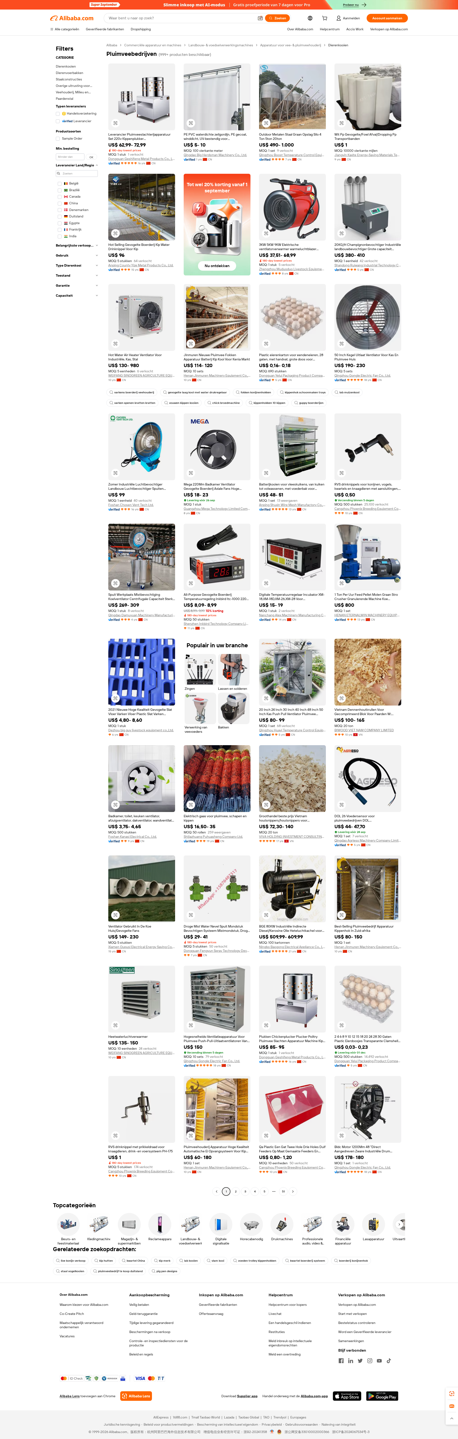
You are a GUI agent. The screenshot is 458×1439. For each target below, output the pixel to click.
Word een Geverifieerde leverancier (364, 1332)
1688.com (180, 1417)
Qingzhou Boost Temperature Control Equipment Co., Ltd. (292, 155)
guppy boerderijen (311, 403)
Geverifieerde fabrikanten (218, 1305)
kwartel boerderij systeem (307, 1260)
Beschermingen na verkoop (149, 1332)
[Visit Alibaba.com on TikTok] (389, 1361)
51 (283, 1191)
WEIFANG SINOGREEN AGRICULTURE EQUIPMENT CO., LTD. (141, 375)
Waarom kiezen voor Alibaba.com (84, 1305)
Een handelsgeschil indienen (290, 1323)
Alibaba (111, 45)
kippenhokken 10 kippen (269, 403)
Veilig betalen (139, 1305)
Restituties (277, 1332)
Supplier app (247, 1396)
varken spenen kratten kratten (134, 403)
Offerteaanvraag (211, 1314)
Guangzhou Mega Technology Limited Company (217, 509)
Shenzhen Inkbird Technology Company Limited (217, 624)
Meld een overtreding (285, 1354)
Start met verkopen (352, 1314)
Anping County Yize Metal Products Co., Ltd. (140, 265)
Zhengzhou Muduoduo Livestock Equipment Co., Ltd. (292, 269)
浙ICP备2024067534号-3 (351, 1432)
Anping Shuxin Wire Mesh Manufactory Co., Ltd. (292, 505)
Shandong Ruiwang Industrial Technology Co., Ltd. (367, 265)
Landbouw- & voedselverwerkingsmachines (220, 45)
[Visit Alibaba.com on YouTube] (379, 1361)
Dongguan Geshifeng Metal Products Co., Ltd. (141, 159)
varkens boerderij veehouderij (134, 392)
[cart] (325, 19)
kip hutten (106, 1260)
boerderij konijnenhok (353, 1260)
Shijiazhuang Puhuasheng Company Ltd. (213, 836)
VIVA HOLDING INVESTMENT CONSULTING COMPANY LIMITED (292, 836)
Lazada (229, 1417)
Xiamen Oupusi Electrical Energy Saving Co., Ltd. (141, 947)
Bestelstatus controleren (356, 1323)
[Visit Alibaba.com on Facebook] (341, 1361)
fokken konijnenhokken (256, 392)
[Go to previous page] (216, 1191)
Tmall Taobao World (205, 1417)
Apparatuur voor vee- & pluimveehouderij (290, 45)
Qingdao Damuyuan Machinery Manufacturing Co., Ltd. (141, 615)
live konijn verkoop (73, 1260)
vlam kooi (218, 1260)
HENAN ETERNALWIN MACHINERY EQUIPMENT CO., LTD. (367, 615)
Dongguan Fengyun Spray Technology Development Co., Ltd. (217, 951)
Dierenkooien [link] (338, 45)
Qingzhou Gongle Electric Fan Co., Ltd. (362, 375)
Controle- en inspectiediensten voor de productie (158, 1343)
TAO (266, 1417)
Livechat (275, 1314)
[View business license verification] (272, 1431)
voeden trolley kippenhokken (257, 1260)
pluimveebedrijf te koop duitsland (120, 1271)
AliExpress (161, 1417)
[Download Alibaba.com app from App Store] (347, 1396)
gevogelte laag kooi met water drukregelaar (197, 392)
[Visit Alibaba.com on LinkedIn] (351, 1361)
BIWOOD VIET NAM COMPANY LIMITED (364, 730)
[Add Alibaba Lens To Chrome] (136, 1396)
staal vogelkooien (72, 1271)
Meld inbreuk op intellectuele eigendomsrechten (290, 1343)
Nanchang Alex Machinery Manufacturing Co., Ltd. (292, 615)
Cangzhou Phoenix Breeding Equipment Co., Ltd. (367, 509)
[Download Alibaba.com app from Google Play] (382, 1396)
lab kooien (191, 1260)
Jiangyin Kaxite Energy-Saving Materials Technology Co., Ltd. (367, 155)
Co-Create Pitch (72, 1314)
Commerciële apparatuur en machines (152, 45)
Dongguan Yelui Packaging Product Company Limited (292, 375)
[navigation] (77, 619)
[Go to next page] (293, 1191)
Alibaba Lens (70, 1396)
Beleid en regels (141, 1354)
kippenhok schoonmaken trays (305, 392)
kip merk (164, 1260)
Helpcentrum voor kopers (288, 1305)
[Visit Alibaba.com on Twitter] (360, 1361)
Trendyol (279, 1417)
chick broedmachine (226, 403)
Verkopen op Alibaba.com (357, 1305)
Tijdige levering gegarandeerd (151, 1323)
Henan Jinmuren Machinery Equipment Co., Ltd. (217, 375)
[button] (260, 18)
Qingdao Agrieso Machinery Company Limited (367, 840)
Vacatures (67, 1336)
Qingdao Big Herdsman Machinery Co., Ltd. (215, 155)
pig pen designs (166, 1271)
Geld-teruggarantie (143, 1314)
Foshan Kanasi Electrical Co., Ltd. (132, 836)
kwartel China (136, 1260)
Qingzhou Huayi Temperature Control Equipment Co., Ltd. (292, 730)
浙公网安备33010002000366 (307, 1432)
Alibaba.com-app (314, 1396)
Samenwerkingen (351, 1341)
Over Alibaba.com (74, 1295)
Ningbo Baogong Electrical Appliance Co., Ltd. (292, 947)
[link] (452, 1393)
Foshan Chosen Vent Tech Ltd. (131, 505)
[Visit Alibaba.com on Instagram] (370, 1361)
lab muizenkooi (349, 392)
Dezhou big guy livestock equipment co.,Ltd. (141, 730)
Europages (298, 1417)
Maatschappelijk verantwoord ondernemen (81, 1325)
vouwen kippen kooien (183, 403)
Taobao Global (248, 1417)
